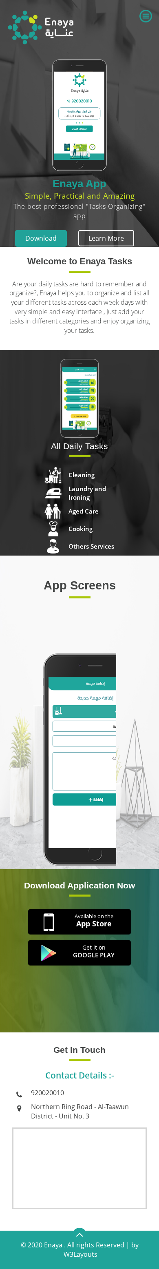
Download (41, 238)
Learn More (106, 238)
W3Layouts (80, 1254)
